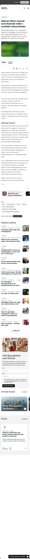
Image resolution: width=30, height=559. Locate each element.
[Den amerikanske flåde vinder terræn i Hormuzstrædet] (15, 260)
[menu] (28, 8)
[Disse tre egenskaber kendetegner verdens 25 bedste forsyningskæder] (15, 312)
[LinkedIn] (17, 68)
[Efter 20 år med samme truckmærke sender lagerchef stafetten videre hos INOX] (12, 193)
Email (3, 373)
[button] (28, 188)
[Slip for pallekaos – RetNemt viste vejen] (15, 322)
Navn (3, 368)
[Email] (23, 68)
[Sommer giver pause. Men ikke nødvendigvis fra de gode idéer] (15, 271)
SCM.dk (10, 63)
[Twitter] (20, 68)
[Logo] (4, 8)
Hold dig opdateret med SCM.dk (18, 556)
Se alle (24, 392)
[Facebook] (14, 68)
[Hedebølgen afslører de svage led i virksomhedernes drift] (15, 301)
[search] (24, 8)
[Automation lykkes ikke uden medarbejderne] (15, 228)
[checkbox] (2, 381)
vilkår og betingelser (11, 381)
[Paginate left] (2, 404)
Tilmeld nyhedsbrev (8, 385)
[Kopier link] (26, 68)
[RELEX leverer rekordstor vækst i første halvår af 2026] (15, 238)
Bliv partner (24, 2)
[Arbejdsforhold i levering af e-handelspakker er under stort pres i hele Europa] (15, 250)
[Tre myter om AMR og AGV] (15, 292)
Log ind (17, 2)
